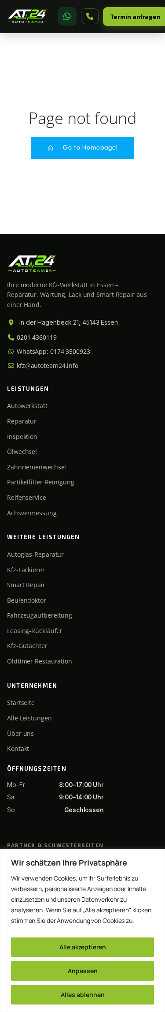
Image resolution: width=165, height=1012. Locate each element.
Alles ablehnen (83, 994)
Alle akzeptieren (82, 947)
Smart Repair (26, 585)
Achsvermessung (32, 513)
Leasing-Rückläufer (34, 630)
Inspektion (22, 436)
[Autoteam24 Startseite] (27, 16)
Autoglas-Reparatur (35, 554)
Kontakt (18, 748)
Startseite (21, 702)
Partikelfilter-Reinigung (40, 482)
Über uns (20, 733)
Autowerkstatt (27, 405)
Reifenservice (26, 497)
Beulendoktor (26, 600)
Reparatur (22, 421)
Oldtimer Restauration (39, 661)
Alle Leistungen (29, 718)
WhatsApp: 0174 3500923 (52, 351)
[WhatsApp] (67, 16)
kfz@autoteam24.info (46, 365)
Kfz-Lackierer (26, 570)
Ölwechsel (22, 451)
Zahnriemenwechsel (36, 467)
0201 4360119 (36, 337)
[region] (82, 930)
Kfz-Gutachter (27, 645)
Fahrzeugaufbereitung (39, 615)
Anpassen (83, 971)
